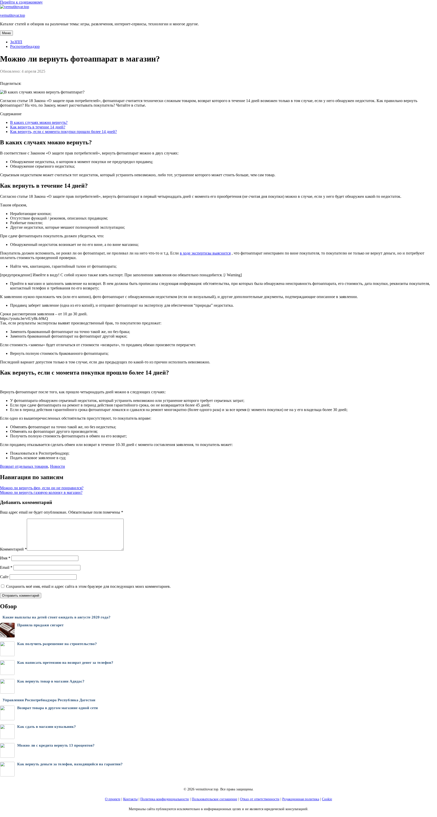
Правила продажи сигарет (40, 625)
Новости (57, 466)
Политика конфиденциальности (164, 799)
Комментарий (13, 549)
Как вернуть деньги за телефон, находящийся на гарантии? (70, 764)
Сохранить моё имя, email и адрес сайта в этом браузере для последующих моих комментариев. (88, 586)
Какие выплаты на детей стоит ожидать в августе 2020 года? (57, 617)
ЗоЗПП (16, 42)
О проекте (112, 799)
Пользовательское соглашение (214, 799)
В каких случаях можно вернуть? (39, 122)
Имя (5, 558)
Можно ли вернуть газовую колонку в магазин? (41, 492)
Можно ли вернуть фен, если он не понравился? (41, 488)
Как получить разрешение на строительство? (57, 644)
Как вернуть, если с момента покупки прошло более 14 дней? (63, 131)
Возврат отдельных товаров (24, 466)
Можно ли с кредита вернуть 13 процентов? (56, 745)
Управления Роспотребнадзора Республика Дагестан (49, 700)
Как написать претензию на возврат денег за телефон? (65, 662)
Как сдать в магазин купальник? (46, 727)
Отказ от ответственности (259, 799)
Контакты (130, 799)
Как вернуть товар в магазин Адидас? (50, 681)
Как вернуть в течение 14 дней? (37, 127)
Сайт (4, 577)
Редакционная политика (300, 799)
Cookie (327, 799)
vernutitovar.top (12, 15)
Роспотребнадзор (25, 46)
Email (6, 567)
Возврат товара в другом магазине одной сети (57, 708)
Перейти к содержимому (21, 2)
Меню (6, 33)
